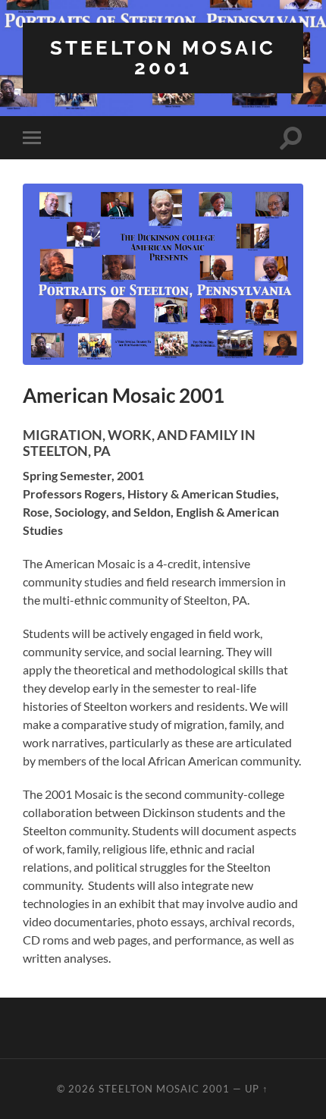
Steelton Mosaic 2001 (163, 57)
